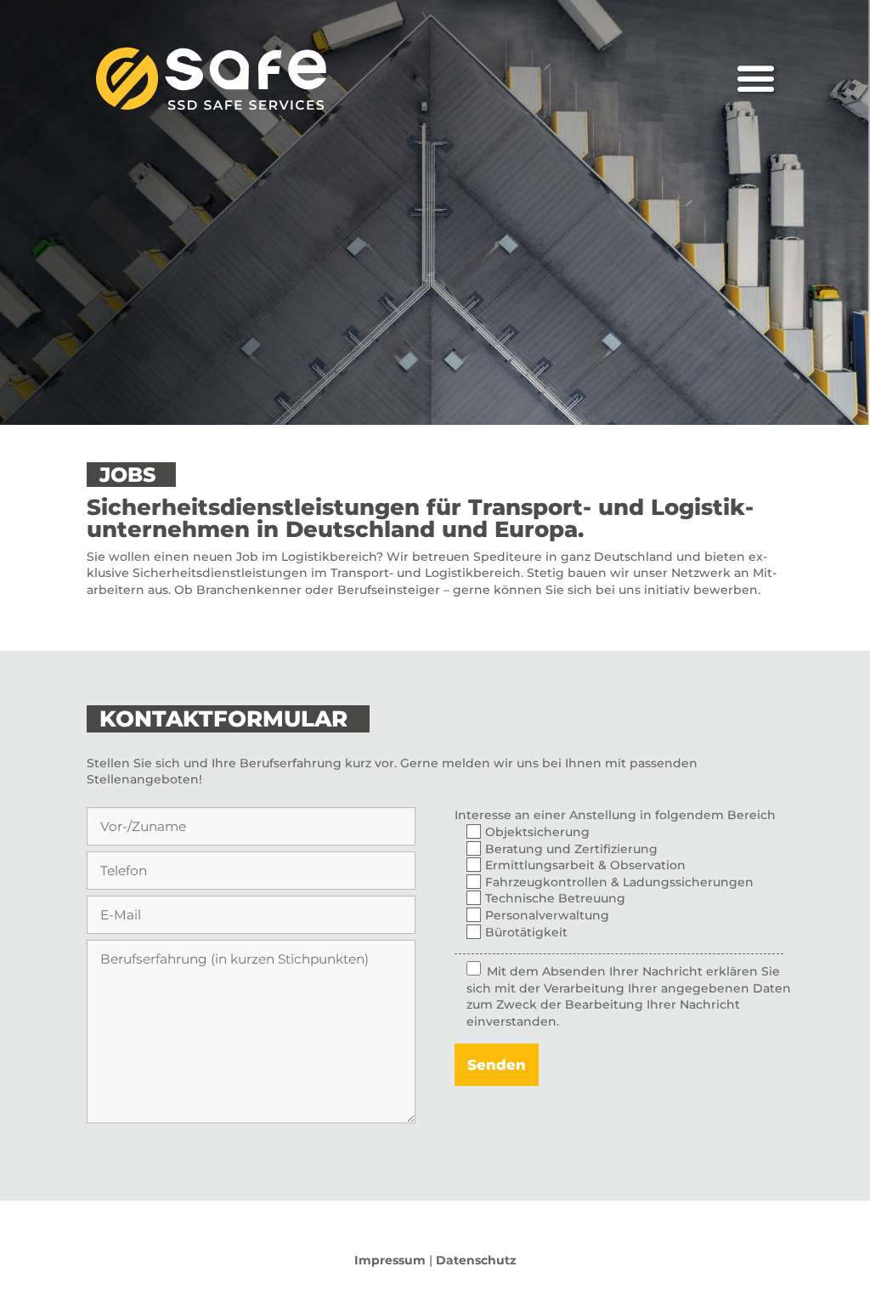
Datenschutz (476, 1260)
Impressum (390, 1260)
